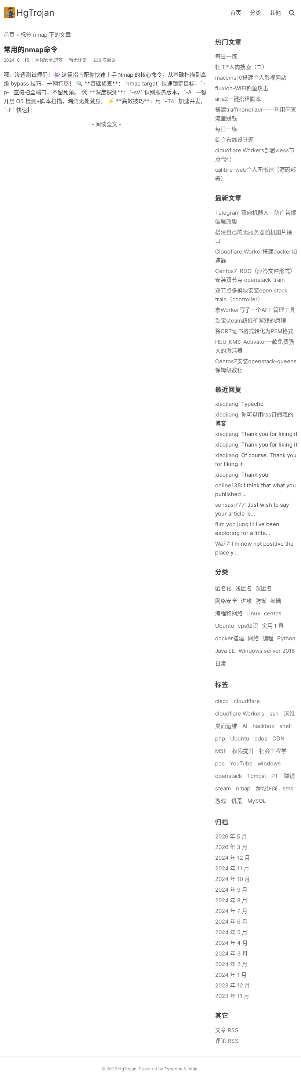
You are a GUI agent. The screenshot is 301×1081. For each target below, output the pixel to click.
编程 (267, 638)
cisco (222, 701)
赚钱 (289, 775)
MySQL (256, 800)
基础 (275, 600)
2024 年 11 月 (232, 868)
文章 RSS (227, 1030)
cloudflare (247, 701)
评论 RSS (227, 1040)
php (220, 738)
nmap (243, 788)
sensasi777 (229, 504)
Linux (253, 613)
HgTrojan (35, 12)
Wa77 (222, 543)
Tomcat (256, 775)
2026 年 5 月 (231, 836)
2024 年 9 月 (231, 889)
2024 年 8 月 (231, 900)
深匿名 (263, 588)
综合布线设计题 (234, 139)
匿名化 (223, 588)
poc (220, 763)
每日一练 (226, 56)
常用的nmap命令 (31, 50)
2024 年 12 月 (232, 857)
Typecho (173, 1068)
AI (244, 726)
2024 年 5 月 (231, 932)
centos (273, 613)
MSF (221, 750)
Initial (193, 1068)
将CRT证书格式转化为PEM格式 (254, 331)
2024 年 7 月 (231, 910)
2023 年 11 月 (232, 996)
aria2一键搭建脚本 (238, 98)
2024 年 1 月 (231, 974)
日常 (220, 663)
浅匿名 (243, 588)
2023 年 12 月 (232, 985)
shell (285, 726)
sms (288, 788)
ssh (274, 713)
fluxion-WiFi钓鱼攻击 (241, 88)
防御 (260, 600)
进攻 (246, 600)
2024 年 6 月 (231, 921)
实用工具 (273, 625)
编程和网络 (229, 613)
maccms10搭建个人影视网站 (250, 77)
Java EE (225, 650)
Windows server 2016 (267, 650)
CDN (278, 738)
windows (269, 763)
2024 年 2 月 (231, 964)
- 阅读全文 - (106, 124)
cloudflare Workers (239, 713)
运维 (289, 713)
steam (223, 788)
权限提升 (243, 750)
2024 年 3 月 (231, 953)
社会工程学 (273, 750)
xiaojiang (226, 403)
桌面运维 (226, 726)
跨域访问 (266, 788)
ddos (260, 738)
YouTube (241, 763)
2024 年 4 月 (231, 942)
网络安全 (226, 600)
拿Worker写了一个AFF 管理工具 (255, 309)
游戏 (220, 800)
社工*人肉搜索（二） (241, 66)
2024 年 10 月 (232, 879)
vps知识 (248, 625)
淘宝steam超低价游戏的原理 (250, 320)
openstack (228, 775)
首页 (235, 12)
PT (275, 775)
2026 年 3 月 (231, 847)
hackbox (263, 726)
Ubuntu (224, 625)
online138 (228, 485)
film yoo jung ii (234, 524)
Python (286, 638)
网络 (253, 638)
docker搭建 (229, 638)
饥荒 (236, 800)
